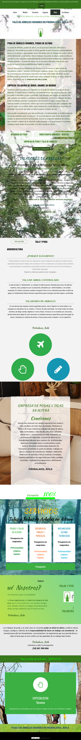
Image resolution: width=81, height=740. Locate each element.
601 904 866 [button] (31, 9)
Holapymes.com (45, 738)
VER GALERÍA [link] (19, 242)
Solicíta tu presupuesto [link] (41, 149)
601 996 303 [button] (68, 9)
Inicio (15, 12)
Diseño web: (35, 738)
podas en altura (43, 207)
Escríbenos (65, 12)
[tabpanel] (40, 84)
